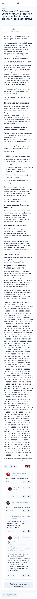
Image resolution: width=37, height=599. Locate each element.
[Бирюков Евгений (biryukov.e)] (31, 466)
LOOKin (13, 29)
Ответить (10, 482)
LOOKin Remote (19, 43)
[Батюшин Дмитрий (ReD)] (26, 466)
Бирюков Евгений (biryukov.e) (21, 516)
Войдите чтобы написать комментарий (19, 585)
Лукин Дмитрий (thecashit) (22, 488)
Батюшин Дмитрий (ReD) (19, 473)
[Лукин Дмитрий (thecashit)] (28, 466)
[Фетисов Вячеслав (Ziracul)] (29, 466)
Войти (33, 3)
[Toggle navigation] (3, 3)
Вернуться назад (10, 595)
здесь (6, 99)
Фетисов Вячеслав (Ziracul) (20, 502)
